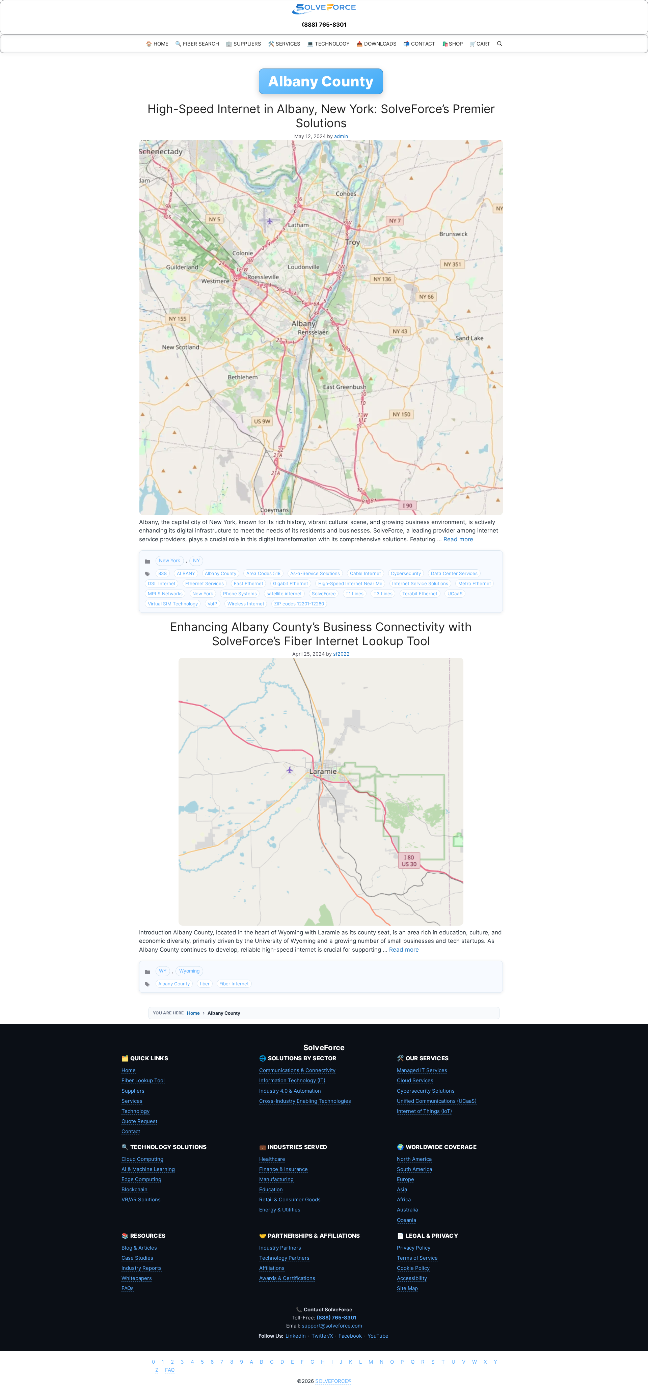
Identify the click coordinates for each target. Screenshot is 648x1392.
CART (480, 43)
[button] (500, 43)
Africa (404, 1199)
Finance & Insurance (283, 1169)
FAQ (169, 1370)
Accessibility (412, 1278)
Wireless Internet (245, 603)
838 (162, 573)
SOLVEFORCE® (333, 1381)
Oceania (406, 1220)
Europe (405, 1179)
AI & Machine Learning (148, 1169)
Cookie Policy (413, 1268)
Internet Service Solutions (420, 583)
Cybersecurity (406, 573)
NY (196, 560)
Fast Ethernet (248, 583)
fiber (205, 983)
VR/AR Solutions (141, 1199)
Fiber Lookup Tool (143, 1080)
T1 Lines (354, 593)
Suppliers (133, 1091)
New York (169, 560)
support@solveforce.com (332, 1325)
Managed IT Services (422, 1070)
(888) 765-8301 (324, 24)
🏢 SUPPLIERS (243, 43)
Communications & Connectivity (297, 1070)
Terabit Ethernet (419, 593)
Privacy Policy (413, 1248)
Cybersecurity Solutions (426, 1091)
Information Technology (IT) (292, 1080)
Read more (458, 539)
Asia (402, 1189)
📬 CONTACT (419, 43)
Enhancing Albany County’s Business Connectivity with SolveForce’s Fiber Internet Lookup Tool (321, 634)
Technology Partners (284, 1258)
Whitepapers (137, 1278)
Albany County (220, 573)
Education (271, 1189)
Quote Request (139, 1121)
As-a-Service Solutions (315, 573)
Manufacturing (276, 1179)
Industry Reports (142, 1268)
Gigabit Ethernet (290, 583)
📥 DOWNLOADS (376, 43)
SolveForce (324, 593)
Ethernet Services (204, 583)
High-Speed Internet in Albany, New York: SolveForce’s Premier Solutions (321, 116)
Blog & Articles (139, 1248)
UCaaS (455, 593)
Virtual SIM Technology (173, 603)
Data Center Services (454, 573)
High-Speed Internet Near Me (350, 583)
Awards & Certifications (287, 1278)
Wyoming (189, 971)
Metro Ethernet (474, 583)
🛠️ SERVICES (284, 43)
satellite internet (284, 593)
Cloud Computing (142, 1159)
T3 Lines (383, 593)
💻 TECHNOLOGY (328, 43)
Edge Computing (141, 1179)
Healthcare (272, 1159)
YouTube (378, 1336)
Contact (131, 1131)
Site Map (407, 1288)
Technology (136, 1111)
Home (193, 1013)
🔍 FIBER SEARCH (197, 43)
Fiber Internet (234, 983)
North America (414, 1159)
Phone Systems (240, 593)
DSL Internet (162, 583)
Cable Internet (365, 573)
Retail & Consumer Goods (290, 1199)
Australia (407, 1209)
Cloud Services (415, 1080)
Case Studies (137, 1258)
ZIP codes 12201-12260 (299, 603)
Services (132, 1101)
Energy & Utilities (279, 1209)
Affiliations (272, 1268)
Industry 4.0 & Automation (290, 1091)
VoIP (212, 603)
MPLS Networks (165, 593)
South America (414, 1169)
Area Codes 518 (263, 573)
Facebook (350, 1336)
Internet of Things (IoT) (424, 1111)
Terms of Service (417, 1258)
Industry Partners (280, 1248)
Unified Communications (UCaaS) (437, 1101)
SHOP (452, 43)
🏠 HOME (157, 43)
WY (162, 971)
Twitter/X (322, 1336)
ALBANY (186, 573)
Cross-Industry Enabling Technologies (305, 1101)
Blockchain (134, 1189)
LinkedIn (296, 1336)
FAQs (128, 1288)
